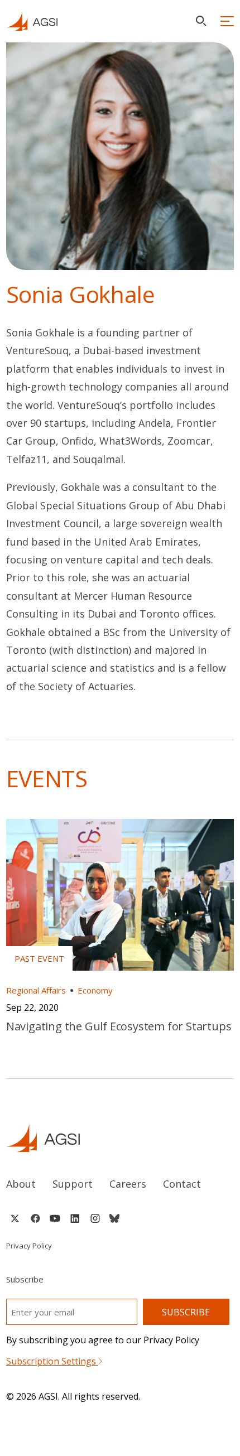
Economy (95, 990)
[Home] (120, 1138)
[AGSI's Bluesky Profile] (114, 1218)
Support (72, 1183)
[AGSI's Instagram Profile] (95, 1218)
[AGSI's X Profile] (14, 1218)
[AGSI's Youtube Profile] (55, 1218)
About (21, 1183)
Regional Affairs (36, 990)
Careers (127, 1183)
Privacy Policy (29, 1246)
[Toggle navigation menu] (227, 21)
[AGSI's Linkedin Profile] (75, 1218)
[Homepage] (31, 21)
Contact (182, 1183)
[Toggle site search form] (201, 21)
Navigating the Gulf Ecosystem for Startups (119, 1026)
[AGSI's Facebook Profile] (35, 1218)
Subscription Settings (52, 1361)
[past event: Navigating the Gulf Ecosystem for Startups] (120, 895)
